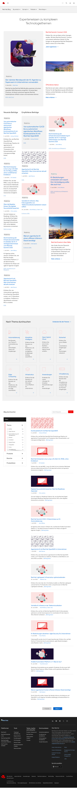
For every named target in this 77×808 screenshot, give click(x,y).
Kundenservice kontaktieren (42, 735)
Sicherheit (53, 192)
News (65, 747)
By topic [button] (25, 9)
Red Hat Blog (6, 9)
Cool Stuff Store (69, 776)
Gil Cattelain (13, 177)
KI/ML (6, 97)
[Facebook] (60, 721)
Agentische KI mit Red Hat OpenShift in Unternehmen (49, 549)
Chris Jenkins (14, 211)
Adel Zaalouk (34, 243)
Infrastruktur (29, 375)
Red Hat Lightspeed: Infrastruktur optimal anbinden (48, 577)
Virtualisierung (64, 374)
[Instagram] (67, 721)
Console (28, 740)
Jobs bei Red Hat (17, 776)
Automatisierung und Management (59, 148)
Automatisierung (14, 337)
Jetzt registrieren (51, 47)
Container (11, 439)
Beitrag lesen (49, 440)
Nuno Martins (61, 187)
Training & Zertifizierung (17, 733)
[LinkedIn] (53, 721)
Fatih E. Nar (39, 209)
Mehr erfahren (50, 97)
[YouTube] (56, 721)
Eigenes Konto (17, 736)
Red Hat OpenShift (5, 738)
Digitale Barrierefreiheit (48, 783)
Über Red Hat (9, 776)
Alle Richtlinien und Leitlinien (35, 783)
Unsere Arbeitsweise (56, 750)
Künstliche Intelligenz (28, 338)
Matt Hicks (15, 85)
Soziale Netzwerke (43, 742)
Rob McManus (33, 209)
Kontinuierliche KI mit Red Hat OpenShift (44, 431)
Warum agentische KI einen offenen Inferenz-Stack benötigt (51, 690)
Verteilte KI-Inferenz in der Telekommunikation (46, 605)
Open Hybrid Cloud (46, 338)
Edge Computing (12, 375)
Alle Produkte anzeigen (4, 744)
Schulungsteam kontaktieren (42, 738)
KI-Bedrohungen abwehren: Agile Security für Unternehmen (50, 634)
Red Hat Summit (10, 778)
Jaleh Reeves (13, 287)
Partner (10, 437)
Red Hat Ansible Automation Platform (6, 741)
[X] (63, 721)
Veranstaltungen (26, 776)
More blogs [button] (42, 9)
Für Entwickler (17, 740)
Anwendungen (47, 375)
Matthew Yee (43, 579)
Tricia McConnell (44, 664)
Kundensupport (17, 738)
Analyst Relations (56, 757)
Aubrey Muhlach (14, 136)
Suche (70, 411)
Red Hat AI (3, 732)
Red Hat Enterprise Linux (5, 735)
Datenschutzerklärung (11, 783)
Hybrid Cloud (11, 97)
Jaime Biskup (13, 250)
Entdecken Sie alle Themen (61, 322)
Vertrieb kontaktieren (44, 732)
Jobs (65, 758)
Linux (5, 195)
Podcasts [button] (33, 9)
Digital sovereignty (7, 229)
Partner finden (17, 742)
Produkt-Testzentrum (31, 732)
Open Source (12, 431)
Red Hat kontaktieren (42, 776)
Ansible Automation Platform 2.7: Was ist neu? (46, 662)
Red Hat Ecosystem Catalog (18, 745)
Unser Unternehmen (56, 747)
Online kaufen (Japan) (29, 737)
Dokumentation (17, 748)
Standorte (34, 776)
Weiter (57, 708)
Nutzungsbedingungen (22, 783)
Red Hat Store (29, 734)
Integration (11, 444)
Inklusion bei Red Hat (60, 776)
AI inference (24, 213)
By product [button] (16, 9)
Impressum (56, 783)
